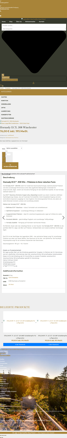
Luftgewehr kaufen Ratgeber (8, 391)
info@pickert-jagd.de (5, 17)
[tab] (6, 174)
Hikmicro (2, 393)
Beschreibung (6, 174)
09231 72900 (3, 12)
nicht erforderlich (13, 277)
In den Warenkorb (10, 166)
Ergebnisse (5, 77)
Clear (6, 151)
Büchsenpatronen (10, 137)
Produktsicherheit (30, 174)
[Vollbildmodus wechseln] (2, 435)
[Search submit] (3, 75)
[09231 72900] (0, 11)
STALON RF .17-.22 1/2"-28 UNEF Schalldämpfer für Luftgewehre (20, 337)
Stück (3, 149)
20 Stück (11, 284)
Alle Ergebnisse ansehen (9, 80)
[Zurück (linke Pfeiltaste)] (0, 437)
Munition (16, 137)
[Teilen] (4, 435)
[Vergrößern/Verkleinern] (0, 435)
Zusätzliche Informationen (17, 174)
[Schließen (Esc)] (5, 435)
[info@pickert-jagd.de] (0, 16)
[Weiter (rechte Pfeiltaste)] (2, 437)
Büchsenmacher (4, 395)
